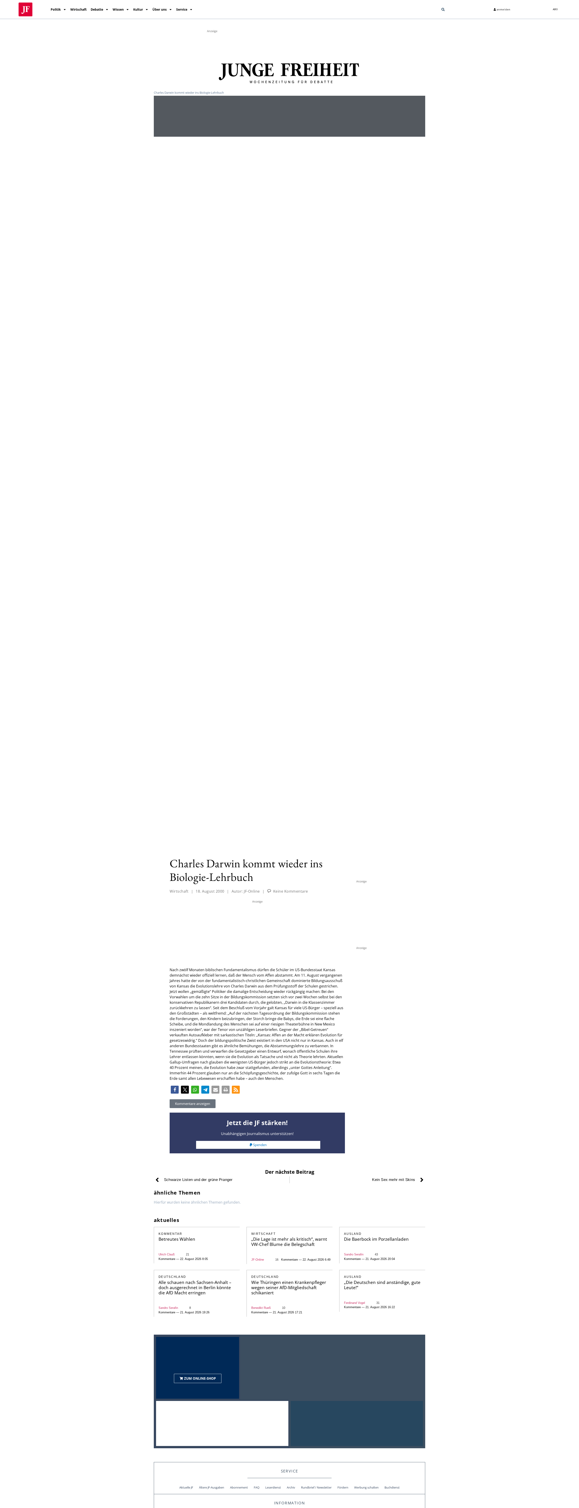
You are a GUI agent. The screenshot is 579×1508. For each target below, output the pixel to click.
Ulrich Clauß (167, 1254)
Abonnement (239, 1487)
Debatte (97, 9)
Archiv (291, 1487)
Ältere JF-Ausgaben (211, 1487)
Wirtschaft (78, 9)
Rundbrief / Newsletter (316, 1487)
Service (181, 9)
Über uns (159, 9)
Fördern (342, 1487)
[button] (443, 9)
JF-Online (257, 1259)
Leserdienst (273, 1487)
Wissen (118, 9)
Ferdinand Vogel (354, 1303)
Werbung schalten (366, 1487)
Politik (56, 9)
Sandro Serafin (353, 1254)
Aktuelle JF (186, 1487)
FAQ (256, 1487)
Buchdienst (392, 1487)
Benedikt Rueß (261, 1308)
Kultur (138, 9)
